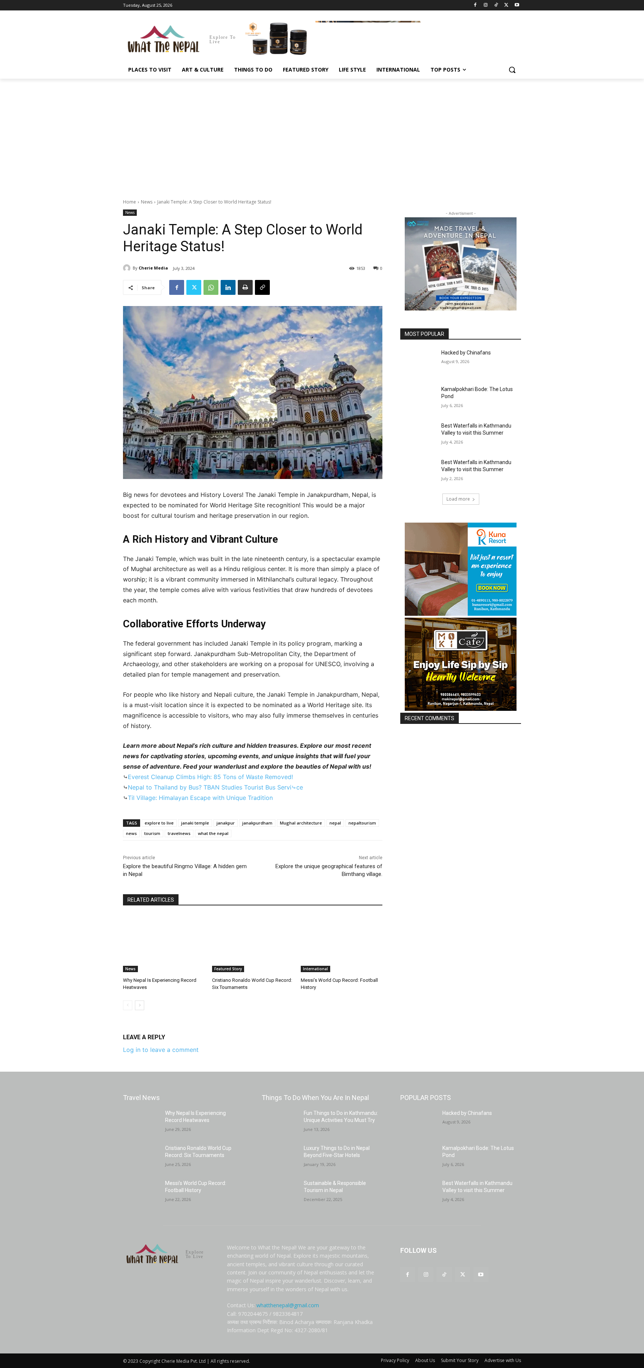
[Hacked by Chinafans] (418, 362)
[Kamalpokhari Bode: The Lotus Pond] (418, 398)
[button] (512, 70)
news (131, 833)
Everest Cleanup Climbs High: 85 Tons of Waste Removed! (210, 777)
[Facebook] (475, 5)
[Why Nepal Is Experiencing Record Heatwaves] (164, 943)
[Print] (245, 287)
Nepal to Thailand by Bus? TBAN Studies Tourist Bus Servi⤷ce (215, 787)
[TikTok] (496, 5)
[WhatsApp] (210, 287)
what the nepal (213, 833)
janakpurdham (257, 823)
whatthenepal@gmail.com (287, 1305)
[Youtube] (516, 5)
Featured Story (228, 968)
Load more (458, 499)
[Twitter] (506, 5)
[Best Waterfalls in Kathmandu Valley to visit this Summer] (418, 435)
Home (129, 202)
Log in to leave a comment (161, 1049)
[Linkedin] (228, 287)
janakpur (226, 823)
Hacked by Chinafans (466, 353)
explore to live (159, 823)
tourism (152, 833)
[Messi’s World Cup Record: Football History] (341, 943)
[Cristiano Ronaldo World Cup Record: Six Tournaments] (253, 943)
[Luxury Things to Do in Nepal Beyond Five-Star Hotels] (280, 1157)
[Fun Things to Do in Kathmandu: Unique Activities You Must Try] (280, 1122)
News (146, 202)
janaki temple (195, 823)
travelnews (179, 833)
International (315, 968)
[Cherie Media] (128, 268)
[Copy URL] (262, 287)
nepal (335, 823)
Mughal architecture (301, 823)
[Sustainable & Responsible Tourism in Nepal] (280, 1192)
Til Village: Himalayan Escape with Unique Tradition (200, 797)
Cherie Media (153, 268)
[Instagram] (486, 5)
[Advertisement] (322, 134)
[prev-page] (127, 1005)
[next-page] (139, 1005)
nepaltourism (362, 823)
